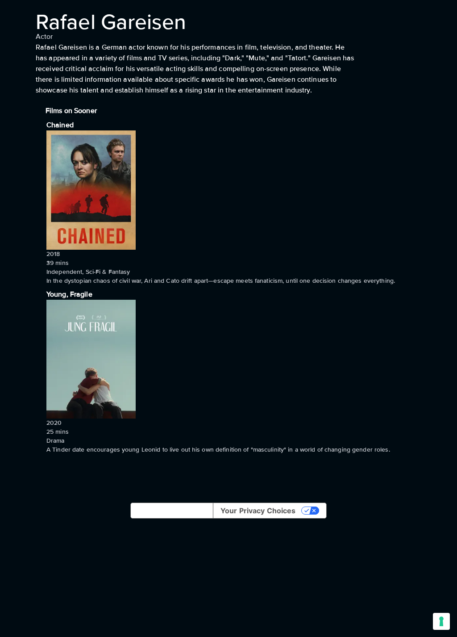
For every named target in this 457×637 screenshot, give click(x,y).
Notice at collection (172, 510)
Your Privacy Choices (257, 510)
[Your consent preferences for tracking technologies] (441, 621)
